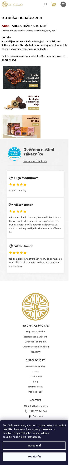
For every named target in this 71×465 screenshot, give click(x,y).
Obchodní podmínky (35, 342)
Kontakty (35, 352)
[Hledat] (45, 4)
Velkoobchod (35, 392)
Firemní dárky (35, 386)
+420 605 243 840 (38, 411)
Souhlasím (34, 456)
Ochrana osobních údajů (35, 346)
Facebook (38, 416)
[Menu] (63, 4)
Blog (35, 381)
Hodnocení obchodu (35, 161)
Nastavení (34, 445)
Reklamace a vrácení (35, 337)
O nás (36, 371)
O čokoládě (35, 376)
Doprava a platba (35, 331)
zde (38, 437)
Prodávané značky (35, 366)
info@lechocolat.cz (38, 406)
